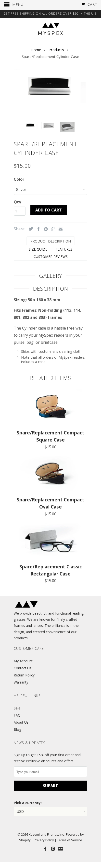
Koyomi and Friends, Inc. (46, 834)
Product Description (50, 241)
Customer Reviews (51, 256)
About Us (21, 722)
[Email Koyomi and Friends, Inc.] (60, 849)
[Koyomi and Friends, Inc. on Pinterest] (53, 849)
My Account (23, 661)
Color (19, 179)
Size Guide (38, 249)
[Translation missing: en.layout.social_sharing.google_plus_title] (52, 229)
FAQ (17, 715)
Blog (17, 729)
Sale (17, 708)
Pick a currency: (28, 802)
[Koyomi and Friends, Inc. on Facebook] (45, 849)
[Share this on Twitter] (29, 229)
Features (64, 249)
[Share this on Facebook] (37, 229)
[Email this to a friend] (59, 229)
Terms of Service (69, 840)
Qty (17, 202)
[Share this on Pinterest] (44, 229)
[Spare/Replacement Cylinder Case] (50, 86)
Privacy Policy (44, 840)
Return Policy (24, 675)
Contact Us (22, 668)
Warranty (21, 682)
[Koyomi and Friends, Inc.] (50, 29)
